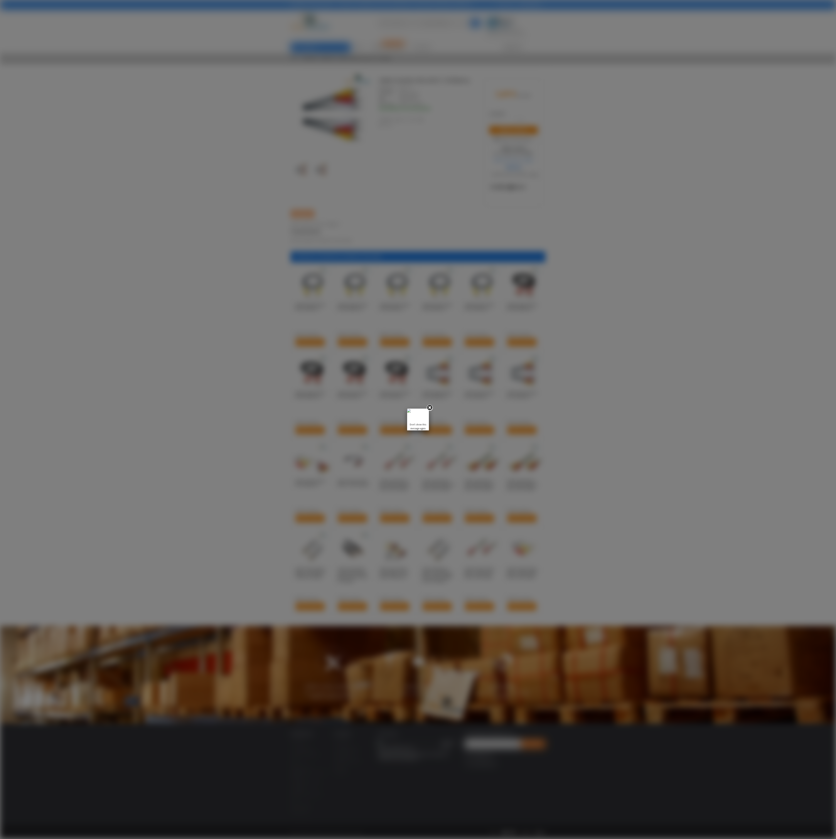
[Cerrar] (430, 408)
